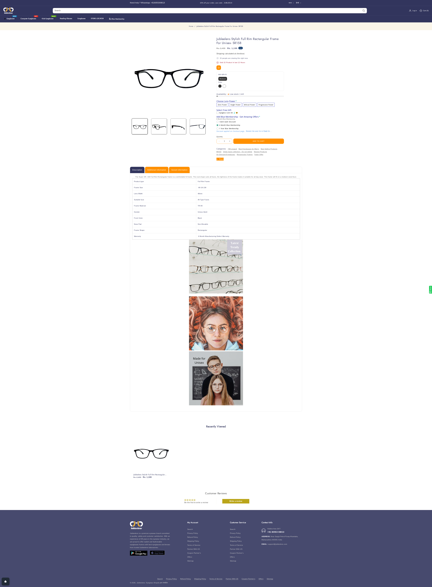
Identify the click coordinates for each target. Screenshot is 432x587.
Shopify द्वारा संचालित (161, 583)
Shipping (220, 54)
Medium (222, 79)
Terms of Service (193, 545)
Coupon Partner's (194, 553)
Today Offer (258, 154)
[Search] (364, 10)
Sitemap (190, 561)
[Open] (5, 581)
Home (191, 26)
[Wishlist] (218, 67)
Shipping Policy (193, 541)
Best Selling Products (269, 149)
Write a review (235, 501)
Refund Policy (192, 537)
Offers (189, 557)
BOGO (218, 152)
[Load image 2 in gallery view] (159, 126)
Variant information (179, 170)
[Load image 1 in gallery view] (140, 126)
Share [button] (221, 159)
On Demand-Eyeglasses (225, 154)
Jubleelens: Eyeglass (145, 583)
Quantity (219, 137)
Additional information (156, 170)
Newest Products (260, 152)
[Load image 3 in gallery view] (178, 126)
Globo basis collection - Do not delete (237, 152)
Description (137, 170)
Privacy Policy (192, 533)
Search (190, 529)
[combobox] (210, 10)
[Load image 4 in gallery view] (198, 126)
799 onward (232, 149)
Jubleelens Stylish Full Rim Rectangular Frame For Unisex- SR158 (149, 475)
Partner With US (193, 549)
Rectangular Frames (245, 154)
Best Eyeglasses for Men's (249, 149)
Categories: (221, 149)
